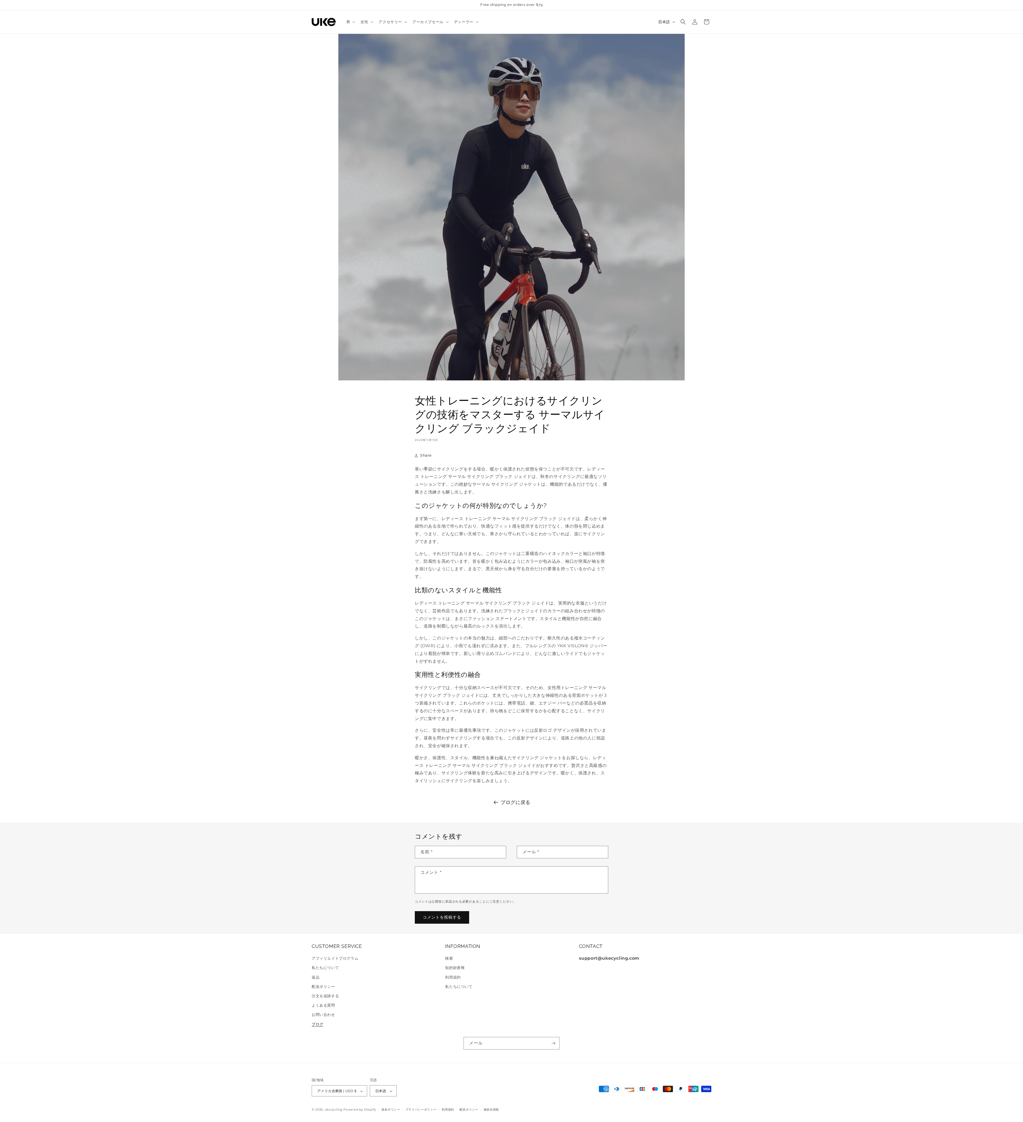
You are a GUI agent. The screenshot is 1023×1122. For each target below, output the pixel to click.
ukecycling (334, 1110)
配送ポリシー (323, 986)
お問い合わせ (323, 1014)
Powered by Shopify (359, 1110)
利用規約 (453, 977)
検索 (449, 958)
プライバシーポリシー (421, 1109)
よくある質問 (323, 1005)
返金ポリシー (390, 1109)
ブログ (317, 1024)
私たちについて (325, 968)
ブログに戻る (515, 802)
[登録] (553, 1043)
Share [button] (426, 455)
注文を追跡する (325, 996)
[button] (350, 21)
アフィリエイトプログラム (335, 958)
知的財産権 (455, 968)
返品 (315, 977)
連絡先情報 (491, 1109)
